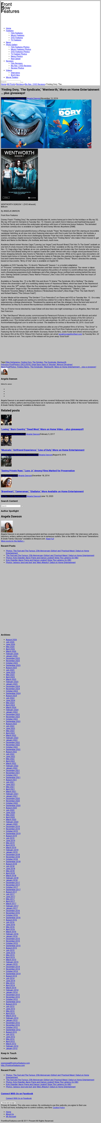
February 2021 (12, 794)
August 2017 (11, 892)
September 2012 (13, 1030)
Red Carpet (15, 59)
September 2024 (13, 693)
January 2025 (11, 684)
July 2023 (10, 726)
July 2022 (10, 754)
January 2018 (11, 880)
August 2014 (11, 976)
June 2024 (10, 700)
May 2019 (10, 843)
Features (10, 31)
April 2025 (10, 677)
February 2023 (12, 738)
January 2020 (11, 824)
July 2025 (10, 670)
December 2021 (13, 770)
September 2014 (13, 974)
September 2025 (13, 665)
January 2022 (11, 768)
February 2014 (12, 990)
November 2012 (13, 1025)
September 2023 (13, 721)
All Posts (11, 84)
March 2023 (11, 735)
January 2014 (11, 992)
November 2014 (13, 969)
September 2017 (13, 889)
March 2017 (11, 903)
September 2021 (13, 777)
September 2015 (13, 946)
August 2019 (11, 836)
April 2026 (10, 649)
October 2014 (12, 971)
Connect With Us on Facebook (17, 1093)
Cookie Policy (59, 1107)
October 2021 (12, 775)
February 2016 (12, 934)
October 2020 (12, 803)
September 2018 (13, 861)
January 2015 (11, 964)
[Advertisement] (46, 19)
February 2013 (12, 1018)
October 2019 (12, 831)
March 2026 (11, 651)
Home (8, 28)
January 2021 (11, 796)
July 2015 (10, 950)
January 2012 (11, 1048)
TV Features (16, 40)
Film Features (17, 33)
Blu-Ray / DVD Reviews (21, 66)
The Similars (37, 362)
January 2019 (11, 852)
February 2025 (12, 682)
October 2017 (12, 887)
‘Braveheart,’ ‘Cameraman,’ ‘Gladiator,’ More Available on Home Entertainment (42, 491)
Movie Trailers (12, 77)
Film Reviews (17, 63)
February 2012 (12, 1046)
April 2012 (10, 1041)
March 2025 (11, 679)
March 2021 (11, 791)
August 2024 (11, 696)
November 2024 (13, 689)
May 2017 (10, 899)
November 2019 (13, 829)
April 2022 (10, 761)
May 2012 (10, 1039)
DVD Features (17, 38)
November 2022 (13, 745)
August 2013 (11, 1004)
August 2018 (11, 864)
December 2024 (13, 686)
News (8, 42)
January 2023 (11, 740)
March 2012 (11, 1044)
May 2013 (10, 1011)
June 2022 (10, 756)
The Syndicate (50, 362)
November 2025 (13, 661)
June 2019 (10, 840)
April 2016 (10, 929)
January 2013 (11, 1020)
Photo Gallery (11, 45)
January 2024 (11, 712)
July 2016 (10, 922)
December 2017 (13, 882)
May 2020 (10, 815)
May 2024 (10, 703)
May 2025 (10, 675)
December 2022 (13, 742)
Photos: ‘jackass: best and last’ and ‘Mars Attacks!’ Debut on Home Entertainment (41, 562)
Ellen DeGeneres (13, 362)
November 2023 (13, 717)
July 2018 (10, 866)
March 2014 (11, 988)
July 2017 (10, 894)
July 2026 (10, 642)
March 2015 (11, 960)
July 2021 (10, 782)
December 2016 (13, 910)
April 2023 (10, 733)
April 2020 (10, 817)
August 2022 (11, 752)
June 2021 (10, 784)
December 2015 (13, 938)
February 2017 (12, 906)
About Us (10, 1114)
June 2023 (10, 728)
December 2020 (13, 798)
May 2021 (10, 787)
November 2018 (13, 857)
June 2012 (10, 1037)
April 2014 (10, 985)
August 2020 (11, 808)
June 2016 (10, 924)
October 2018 (12, 859)
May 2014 (10, 983)
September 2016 (13, 917)
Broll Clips (15, 75)
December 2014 (13, 967)
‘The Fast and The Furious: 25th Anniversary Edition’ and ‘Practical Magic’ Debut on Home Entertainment (50, 555)
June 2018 (10, 868)
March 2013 (11, 1016)
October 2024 (12, 691)
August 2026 (11, 640)
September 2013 (13, 1002)
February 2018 (12, 878)
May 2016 (10, 927)
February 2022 (12, 766)
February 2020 (12, 822)
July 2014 (10, 978)
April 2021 (10, 789)
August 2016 (11, 920)
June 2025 (10, 672)
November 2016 (13, 913)
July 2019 (10, 838)
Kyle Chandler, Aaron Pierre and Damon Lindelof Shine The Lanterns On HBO (38, 560)
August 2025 (11, 668)
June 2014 (10, 981)
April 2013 (10, 1013)
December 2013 (13, 995)
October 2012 (12, 1027)
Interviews (15, 73)
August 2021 (11, 780)
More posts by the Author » (12, 541)
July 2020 (10, 810)
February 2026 (12, 654)
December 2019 (13, 826)
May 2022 (10, 759)
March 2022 (11, 763)
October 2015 (12, 943)
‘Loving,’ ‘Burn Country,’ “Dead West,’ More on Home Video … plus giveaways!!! (42, 429)
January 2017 (11, 908)
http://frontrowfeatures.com (13, 1065)
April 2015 (10, 957)
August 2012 (11, 1032)
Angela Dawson (33, 98)
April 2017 (10, 901)
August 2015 (11, 948)
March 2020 (11, 819)
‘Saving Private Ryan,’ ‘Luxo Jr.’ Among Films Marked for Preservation (38, 470)
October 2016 (12, 915)
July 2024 (10, 698)
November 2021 (13, 773)
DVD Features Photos (20, 52)
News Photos (17, 56)
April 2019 (10, 845)
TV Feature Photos (19, 54)
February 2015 (12, 962)
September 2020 (13, 805)
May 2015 (10, 955)
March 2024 (11, 707)
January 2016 (11, 936)
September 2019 (13, 833)
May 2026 (10, 647)
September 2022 (13, 749)
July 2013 (10, 1006)
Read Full (50, 539)
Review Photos (17, 68)
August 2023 (11, 724)
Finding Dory (26, 362)
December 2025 (13, 658)
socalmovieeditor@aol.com (70, 334)
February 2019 (12, 850)
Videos (9, 70)
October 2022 (12, 747)
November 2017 (13, 885)
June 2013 (10, 1009)
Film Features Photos (20, 47)
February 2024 (12, 710)
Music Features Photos (21, 49)
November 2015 (13, 941)
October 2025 (12, 663)
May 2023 (10, 731)
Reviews (9, 61)
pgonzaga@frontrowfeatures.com (15, 1063)
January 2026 (11, 656)
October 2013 (12, 999)
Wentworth (61, 362)
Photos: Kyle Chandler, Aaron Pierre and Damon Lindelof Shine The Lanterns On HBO (42, 558)
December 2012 (13, 1023)
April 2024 (10, 705)
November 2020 (13, 801)
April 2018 (10, 873)
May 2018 (10, 871)
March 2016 (11, 931)
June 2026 (10, 644)
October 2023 (12, 719)
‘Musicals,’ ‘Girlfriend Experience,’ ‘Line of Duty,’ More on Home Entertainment (42, 450)
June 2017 (10, 896)
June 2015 (10, 953)
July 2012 (10, 1034)
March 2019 (11, 847)
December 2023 (13, 714)
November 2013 (13, 997)
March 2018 (11, 875)
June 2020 (10, 812)
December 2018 (13, 854)
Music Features (17, 35)
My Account (11, 1116)
